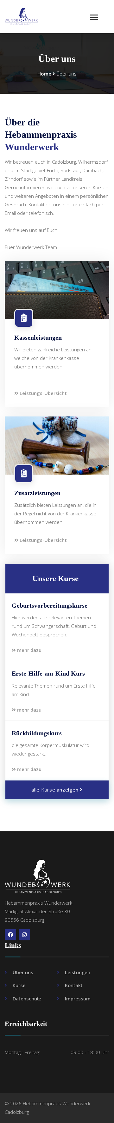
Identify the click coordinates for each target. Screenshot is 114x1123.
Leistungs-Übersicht (42, 393)
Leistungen (77, 972)
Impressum (78, 998)
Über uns (23, 972)
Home (44, 73)
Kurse (19, 985)
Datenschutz (27, 998)
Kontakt (74, 985)
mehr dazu (28, 650)
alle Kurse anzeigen (55, 789)
